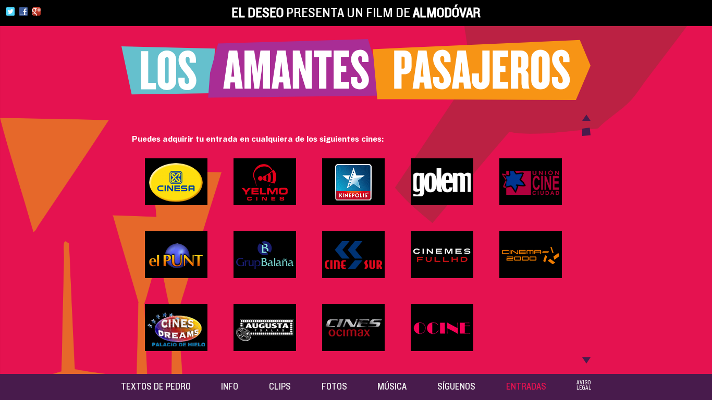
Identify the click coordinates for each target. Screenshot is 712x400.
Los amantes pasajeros (356, 69)
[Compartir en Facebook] (23, 13)
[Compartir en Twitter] (10, 13)
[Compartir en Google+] (36, 13)
